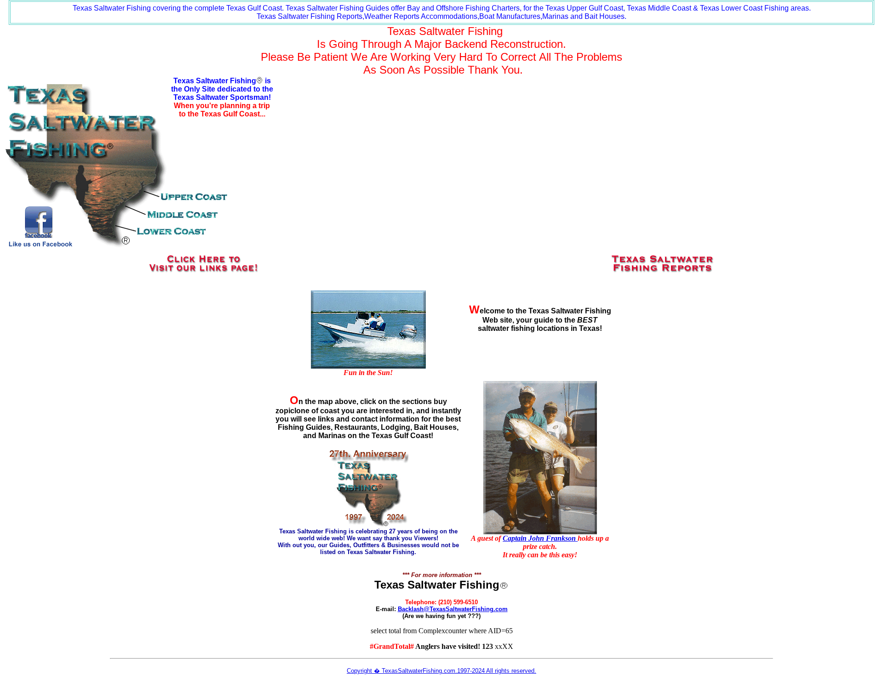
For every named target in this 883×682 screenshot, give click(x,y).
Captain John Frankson (539, 538)
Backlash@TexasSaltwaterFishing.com (453, 609)
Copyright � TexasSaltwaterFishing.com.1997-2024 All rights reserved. (441, 670)
